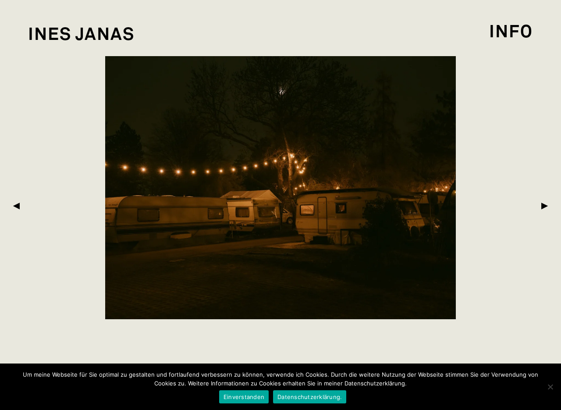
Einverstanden (244, 396)
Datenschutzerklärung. (309, 396)
